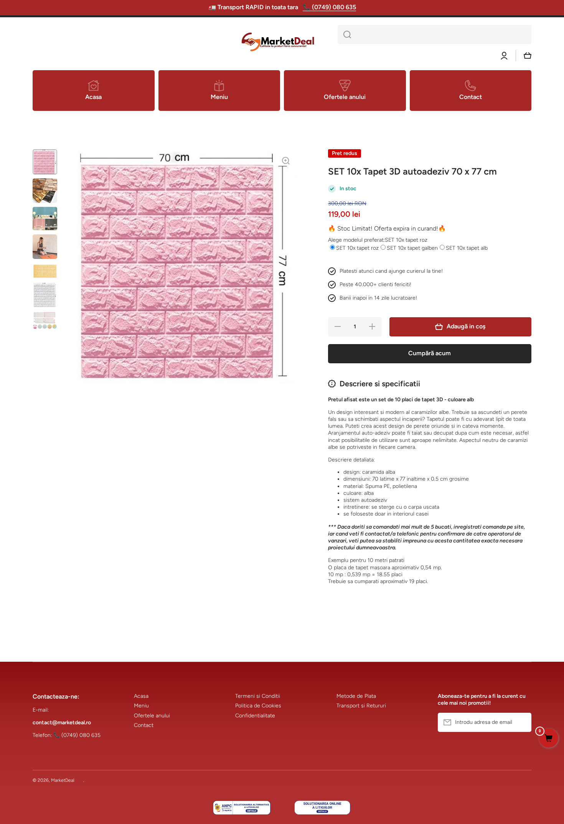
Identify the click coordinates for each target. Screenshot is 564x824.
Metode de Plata (356, 696)
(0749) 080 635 (81, 735)
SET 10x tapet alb (467, 248)
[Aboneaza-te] (521, 722)
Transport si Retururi (361, 705)
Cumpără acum (429, 353)
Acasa (141, 696)
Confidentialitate (255, 715)
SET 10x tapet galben (412, 248)
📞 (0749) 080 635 (329, 7)
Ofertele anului (152, 715)
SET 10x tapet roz (357, 248)
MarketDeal (62, 780)
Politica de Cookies (258, 705)
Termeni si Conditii (257, 696)
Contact (143, 725)
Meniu (141, 705)
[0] (548, 738)
